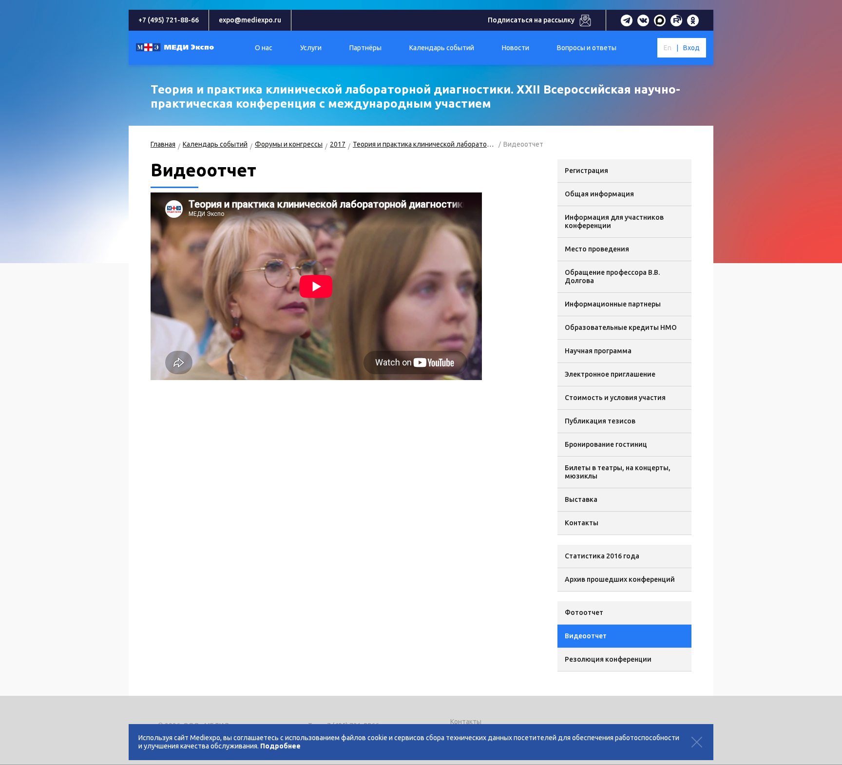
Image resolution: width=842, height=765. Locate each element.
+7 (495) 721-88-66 (168, 20)
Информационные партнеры (613, 304)
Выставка (581, 499)
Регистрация (586, 170)
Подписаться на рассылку (531, 20)
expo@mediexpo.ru (250, 20)
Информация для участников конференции (614, 221)
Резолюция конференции (608, 659)
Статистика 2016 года (602, 556)
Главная (163, 144)
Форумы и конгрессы (289, 144)
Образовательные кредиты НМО (621, 327)
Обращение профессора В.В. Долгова (612, 276)
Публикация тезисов (600, 421)
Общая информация (599, 194)
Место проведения (597, 249)
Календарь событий (215, 144)
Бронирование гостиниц (606, 444)
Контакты (581, 523)
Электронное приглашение (610, 374)
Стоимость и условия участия (615, 398)
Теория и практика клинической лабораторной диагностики (424, 144)
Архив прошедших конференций (620, 579)
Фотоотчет (584, 612)
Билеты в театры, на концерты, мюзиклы (617, 472)
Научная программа (598, 351)
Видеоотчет (586, 636)
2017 (337, 144)
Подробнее (280, 746)
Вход (691, 48)
